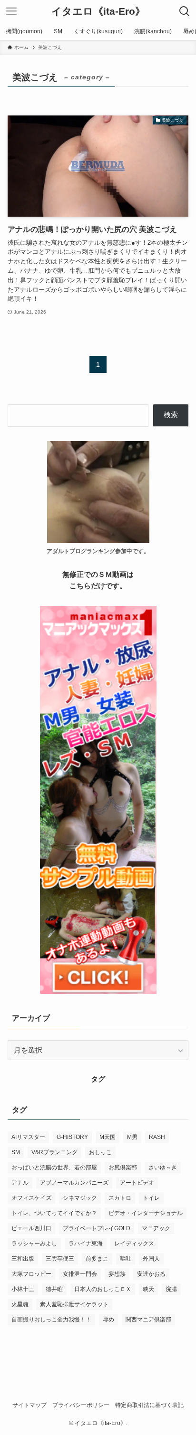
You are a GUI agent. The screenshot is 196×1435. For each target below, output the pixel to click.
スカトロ (119, 1198)
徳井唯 (54, 1289)
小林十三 (22, 1289)
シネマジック (80, 1198)
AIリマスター (28, 1137)
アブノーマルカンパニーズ (74, 1182)
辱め (108, 1319)
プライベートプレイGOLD (96, 1228)
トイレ (151, 1198)
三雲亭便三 (60, 1258)
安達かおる (151, 1274)
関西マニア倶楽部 (148, 1319)
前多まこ (97, 1258)
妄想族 (117, 1274)
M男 (132, 1137)
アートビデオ (137, 1182)
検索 (171, 415)
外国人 (151, 1258)
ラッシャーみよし (34, 1243)
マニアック (156, 1228)
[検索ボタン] (184, 11)
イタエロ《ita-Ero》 (98, 12)
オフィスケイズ (31, 1198)
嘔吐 (125, 1258)
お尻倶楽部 (122, 1167)
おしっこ (100, 1152)
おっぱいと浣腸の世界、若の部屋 (54, 1167)
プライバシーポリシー (80, 1405)
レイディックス (134, 1243)
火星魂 (20, 1304)
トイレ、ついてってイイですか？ (54, 1213)
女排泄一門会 (80, 1274)
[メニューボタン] (11, 11)
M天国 (107, 1137)
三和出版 (22, 1258)
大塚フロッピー (31, 1274)
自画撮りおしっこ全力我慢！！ (51, 1319)
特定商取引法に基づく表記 (149, 1405)
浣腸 (171, 1289)
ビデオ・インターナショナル (145, 1213)
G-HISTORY (72, 1137)
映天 (148, 1289)
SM (15, 1152)
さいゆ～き (162, 1167)
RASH (157, 1137)
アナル (20, 1182)
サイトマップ (29, 1405)
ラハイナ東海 (86, 1243)
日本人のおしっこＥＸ (102, 1289)
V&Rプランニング (54, 1152)
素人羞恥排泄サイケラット (74, 1304)
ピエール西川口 (31, 1228)
